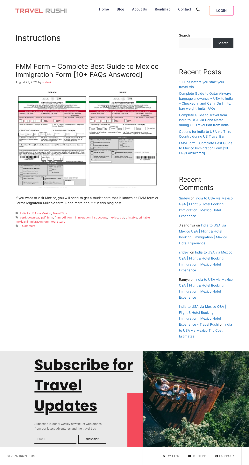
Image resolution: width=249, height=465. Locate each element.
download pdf (36, 217)
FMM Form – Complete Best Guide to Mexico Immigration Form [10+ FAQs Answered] (87, 70)
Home (104, 9)
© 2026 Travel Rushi (21, 456)
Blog (120, 9)
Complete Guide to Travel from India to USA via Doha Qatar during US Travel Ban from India (204, 120)
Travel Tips (60, 213)
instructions (99, 217)
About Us (139, 9)
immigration (82, 217)
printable (131, 217)
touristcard (58, 221)
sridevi (184, 252)
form (70, 217)
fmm (50, 217)
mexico (113, 217)
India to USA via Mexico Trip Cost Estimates (205, 330)
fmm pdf (60, 217)
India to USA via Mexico (35, 213)
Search (184, 35)
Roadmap (163, 9)
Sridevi (184, 198)
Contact (184, 9)
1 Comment (27, 225)
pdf (122, 217)
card (23, 217)
